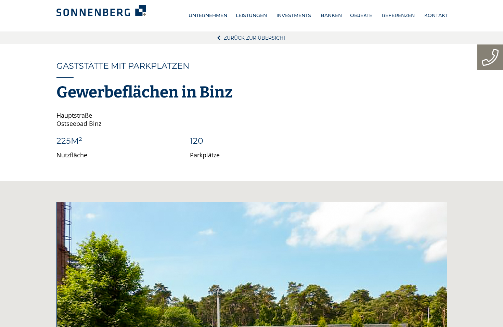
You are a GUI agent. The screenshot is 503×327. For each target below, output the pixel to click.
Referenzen (398, 15)
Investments (293, 15)
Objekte (361, 15)
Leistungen (251, 15)
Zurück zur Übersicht (255, 38)
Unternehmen (208, 15)
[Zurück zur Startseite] (101, 10)
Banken (331, 15)
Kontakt (436, 15)
